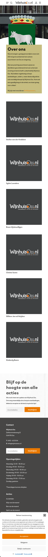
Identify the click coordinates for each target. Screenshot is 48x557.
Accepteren (24, 536)
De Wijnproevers (29, 90)
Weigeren (24, 542)
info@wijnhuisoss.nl (14, 443)
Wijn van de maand (12, 502)
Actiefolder (10, 499)
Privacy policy (28, 554)
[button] (45, 515)
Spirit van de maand (13, 510)
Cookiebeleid (19, 554)
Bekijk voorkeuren (24, 549)
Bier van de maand (12, 506)
